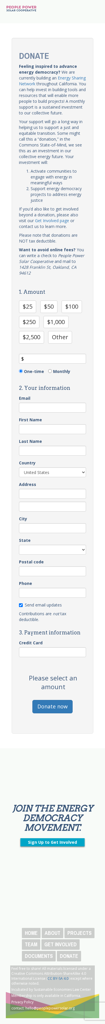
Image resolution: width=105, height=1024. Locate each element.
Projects (79, 933)
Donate (69, 956)
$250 (29, 322)
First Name (30, 419)
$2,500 (31, 337)
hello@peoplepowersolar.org (50, 1008)
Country (27, 463)
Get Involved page (52, 220)
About (52, 933)
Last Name (30, 441)
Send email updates (43, 605)
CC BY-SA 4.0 (58, 978)
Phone (25, 583)
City (23, 518)
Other (60, 337)
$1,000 (56, 322)
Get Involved (60, 944)
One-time (34, 371)
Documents (39, 956)
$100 (71, 306)
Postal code (31, 562)
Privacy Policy (22, 1002)
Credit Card (31, 642)
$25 (27, 306)
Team (31, 944)
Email (24, 398)
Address (27, 484)
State (25, 540)
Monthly (61, 371)
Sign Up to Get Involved (52, 842)
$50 (49, 306)
